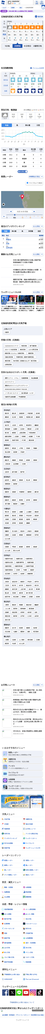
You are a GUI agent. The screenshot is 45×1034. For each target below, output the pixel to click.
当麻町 (15, 429)
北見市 (7, 472)
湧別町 (21, 480)
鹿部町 (22, 631)
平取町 (14, 547)
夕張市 (7, 581)
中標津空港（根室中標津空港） (25, 357)
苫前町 (28, 448)
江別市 (18, 570)
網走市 (7, 460)
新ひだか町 (16, 550)
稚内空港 (22, 349)
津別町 (21, 460)
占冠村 (17, 436)
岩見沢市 (14, 581)
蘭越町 (37, 605)
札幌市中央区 (9, 558)
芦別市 (30, 581)
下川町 (38, 436)
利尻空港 (24, 346)
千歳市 (25, 570)
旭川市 (7, 425)
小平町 (21, 448)
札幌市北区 (19, 558)
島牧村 (14, 605)
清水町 (14, 515)
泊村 (36, 612)
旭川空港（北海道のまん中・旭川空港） (25, 361)
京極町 (7, 612)
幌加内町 (31, 440)
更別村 (37, 515)
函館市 (7, 628)
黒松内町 (29, 605)
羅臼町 (37, 492)
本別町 (7, 523)
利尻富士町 (29, 417)
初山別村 (7, 452)
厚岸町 (21, 500)
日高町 (7, 547)
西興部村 (7, 484)
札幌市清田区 (9, 570)
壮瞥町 (7, 535)
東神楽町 (7, 429)
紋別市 (7, 480)
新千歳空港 (33, 346)
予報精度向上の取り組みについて (22, 1002)
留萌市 (7, 448)
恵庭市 (32, 570)
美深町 (7, 440)
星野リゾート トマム (11, 378)
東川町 (7, 433)
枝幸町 (38, 413)
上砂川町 (23, 589)
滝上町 (28, 480)
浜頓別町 (21, 413)
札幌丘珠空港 (9, 357)
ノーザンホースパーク (11, 393)
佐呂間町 (16, 464)
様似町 (35, 547)
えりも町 (7, 550)
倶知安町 (14, 612)
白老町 (14, 535)
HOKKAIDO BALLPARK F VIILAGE (16, 389)
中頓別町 (30, 413)
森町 (29, 631)
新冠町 (21, 547)
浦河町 (28, 547)
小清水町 (7, 464)
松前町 (21, 628)
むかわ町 (7, 539)
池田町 (28, 519)
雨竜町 (24, 596)
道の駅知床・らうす (27, 393)
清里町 (35, 460)
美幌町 (14, 460)
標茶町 (35, 500)
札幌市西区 (8, 566)
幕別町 (21, 519)
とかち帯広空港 (33, 349)
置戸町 (22, 472)
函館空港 (31, 353)
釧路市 (7, 500)
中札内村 (29, 515)
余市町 (37, 616)
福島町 (28, 628)
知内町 (35, 628)
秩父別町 (16, 596)
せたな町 (21, 643)
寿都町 (21, 605)
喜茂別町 (31, 608)
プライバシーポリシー (23, 1015)
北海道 (12, 7)
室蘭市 (7, 531)
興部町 (35, 480)
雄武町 (15, 484)
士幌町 (21, 512)
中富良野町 (32, 433)
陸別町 (21, 523)
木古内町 (7, 631)
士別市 (14, 425)
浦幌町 (28, 523)
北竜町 (31, 596)
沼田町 (38, 596)
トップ (4, 7)
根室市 (7, 492)
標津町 (30, 492)
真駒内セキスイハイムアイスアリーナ (16, 385)
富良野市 (29, 425)
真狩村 (15, 608)
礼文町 (14, 417)
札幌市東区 (29, 558)
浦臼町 (21, 593)
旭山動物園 (34, 378)
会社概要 (5, 1015)
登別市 (22, 531)
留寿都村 (23, 608)
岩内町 (30, 612)
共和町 (22, 612)
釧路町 (14, 500)
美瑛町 (14, 433)
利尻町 (21, 417)
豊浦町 (37, 531)
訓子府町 (14, 472)
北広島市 (7, 573)
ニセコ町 (7, 608)
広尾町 (14, 519)
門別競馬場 (22, 397)
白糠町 (22, 504)
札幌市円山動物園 (10, 397)
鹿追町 (37, 512)
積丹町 (15, 616)
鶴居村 (15, 504)
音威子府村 (15, 440)
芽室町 (21, 515)
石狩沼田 (9, 248)
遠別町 (15, 452)
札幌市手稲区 (30, 566)
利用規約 (12, 1015)
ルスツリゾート (9, 382)
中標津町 (21, 492)
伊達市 (30, 531)
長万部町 (36, 631)
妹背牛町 (7, 596)
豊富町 (7, 417)
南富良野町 (8, 436)
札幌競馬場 (24, 378)
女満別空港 (8, 364)
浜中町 (28, 500)
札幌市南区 (30, 562)
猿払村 (14, 413)
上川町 (37, 429)
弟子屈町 (7, 504)
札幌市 (7, 332)
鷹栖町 (37, 425)
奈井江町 (14, 589)
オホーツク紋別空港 (11, 349)
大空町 (24, 464)
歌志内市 (29, 585)
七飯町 (15, 631)
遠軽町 (14, 480)
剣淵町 (31, 436)
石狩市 (15, 573)
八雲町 (7, 640)
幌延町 (38, 417)
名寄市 (21, 425)
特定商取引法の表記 (37, 1015)
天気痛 (5, 85)
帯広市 (7, 512)
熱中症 (5, 80)
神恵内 (8, 239)
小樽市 (7, 605)
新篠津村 (30, 573)
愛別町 (30, 429)
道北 (21, 7)
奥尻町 (7, 643)
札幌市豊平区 (20, 562)
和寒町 (24, 436)
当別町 (22, 573)
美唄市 (22, 581)
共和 (7, 243)
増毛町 (14, 448)
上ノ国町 (21, 640)
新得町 (7, 515)
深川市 (37, 585)
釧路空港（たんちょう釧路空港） (15, 353)
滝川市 (14, 585)
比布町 (22, 429)
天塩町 (22, 452)
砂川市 (21, 585)
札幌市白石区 (9, 562)
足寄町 (14, 523)
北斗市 (14, 628)
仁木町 (30, 616)
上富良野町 (22, 433)
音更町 (14, 512)
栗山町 (7, 593)
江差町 (14, 640)
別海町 (14, 492)
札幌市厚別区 (19, 566)
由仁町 (31, 589)
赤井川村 (7, 620)
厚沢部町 (30, 640)
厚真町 (21, 535)
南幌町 (7, 589)
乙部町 (38, 640)
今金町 (14, 643)
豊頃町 (35, 519)
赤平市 (37, 581)
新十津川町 (29, 593)
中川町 (24, 440)
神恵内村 (7, 616)
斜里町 (28, 460)
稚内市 (7, 413)
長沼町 (38, 589)
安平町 (37, 535)
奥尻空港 (7, 361)
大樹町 (7, 519)
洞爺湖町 (29, 535)
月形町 (14, 593)
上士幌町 (29, 512)
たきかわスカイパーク (11, 346)
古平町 (22, 616)
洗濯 (5, 91)
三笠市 (7, 585)
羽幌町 (35, 448)
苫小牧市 (14, 531)
